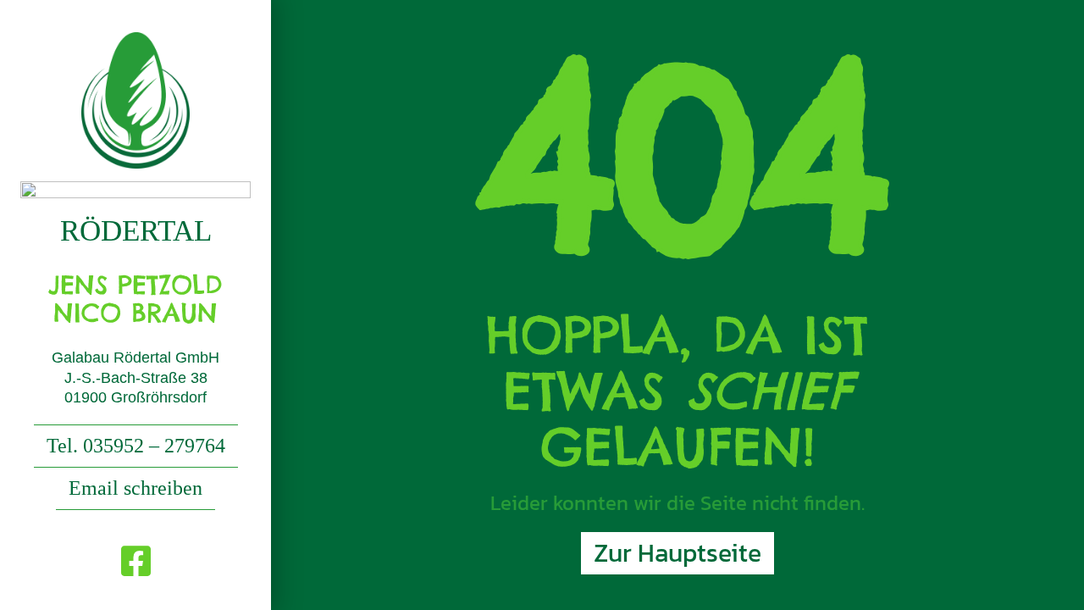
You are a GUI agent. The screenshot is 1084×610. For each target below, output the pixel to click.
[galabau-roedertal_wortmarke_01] (135, 187)
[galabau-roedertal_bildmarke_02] (135, 38)
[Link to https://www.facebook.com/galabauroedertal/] (136, 561)
